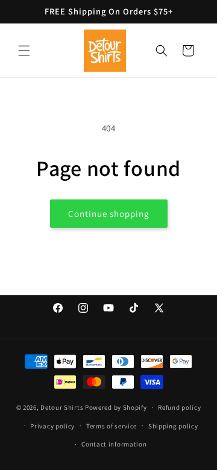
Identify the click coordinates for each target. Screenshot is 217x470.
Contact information (113, 444)
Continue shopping (108, 213)
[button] (24, 50)
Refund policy (179, 407)
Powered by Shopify (116, 407)
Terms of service (111, 426)
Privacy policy (52, 426)
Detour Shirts (61, 407)
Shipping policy (173, 426)
